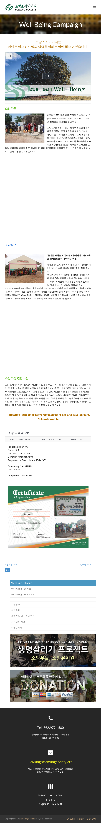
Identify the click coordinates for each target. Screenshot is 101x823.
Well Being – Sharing (21, 582)
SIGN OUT (91, 818)
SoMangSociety (28, 818)
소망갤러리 (16, 627)
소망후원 (15, 610)
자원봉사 (15, 604)
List (7, 570)
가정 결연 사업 (18, 621)
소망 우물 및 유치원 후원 (22, 615)
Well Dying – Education (22, 594)
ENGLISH (71, 818)
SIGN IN (80, 818)
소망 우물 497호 (11, 564)
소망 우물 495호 (85, 564)
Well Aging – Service (21, 588)
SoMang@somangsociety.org (50, 762)
